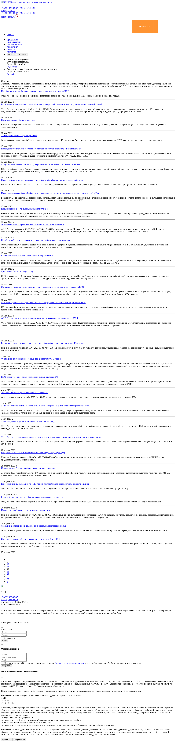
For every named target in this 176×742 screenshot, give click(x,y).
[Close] (2, 627)
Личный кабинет (15, 44)
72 (8, 579)
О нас (9, 37)
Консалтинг (12, 47)
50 (8, 574)
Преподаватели (14, 42)
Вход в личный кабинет (17, 54)
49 (8, 571)
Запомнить (9, 638)
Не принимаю (19, 739)
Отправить (6, 666)
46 (8, 564)
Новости (11, 49)
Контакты (11, 52)
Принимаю (6, 739)
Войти (4, 641)
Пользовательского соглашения (69, 663)
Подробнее (12, 67)
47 (8, 567)
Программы (12, 39)
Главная (10, 34)
